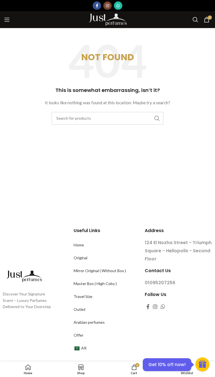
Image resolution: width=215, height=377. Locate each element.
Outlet (80, 309)
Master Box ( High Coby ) (95, 283)
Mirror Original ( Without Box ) (100, 270)
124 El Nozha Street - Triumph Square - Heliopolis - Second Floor (178, 250)
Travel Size (83, 296)
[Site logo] (107, 19)
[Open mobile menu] (7, 19)
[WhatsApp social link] (118, 5)
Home (79, 244)
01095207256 (160, 282)
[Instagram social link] (107, 5)
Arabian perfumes (89, 322)
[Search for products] (195, 19)
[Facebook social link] (97, 5)
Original (80, 257)
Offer (78, 335)
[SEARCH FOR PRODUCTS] (157, 118)
